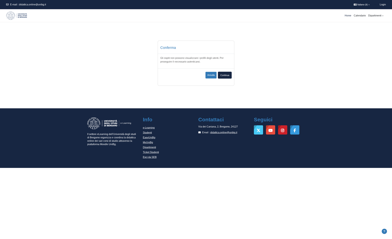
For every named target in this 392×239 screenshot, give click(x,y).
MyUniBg (148, 142)
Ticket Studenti (151, 152)
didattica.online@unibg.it (32, 4)
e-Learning (149, 127)
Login (383, 4)
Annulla (211, 75)
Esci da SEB (150, 157)
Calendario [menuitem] (360, 15)
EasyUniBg (149, 137)
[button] (361, 4)
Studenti (147, 132)
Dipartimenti (149, 147)
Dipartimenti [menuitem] (374, 15)
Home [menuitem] (348, 15)
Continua (224, 75)
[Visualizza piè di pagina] (384, 231)
